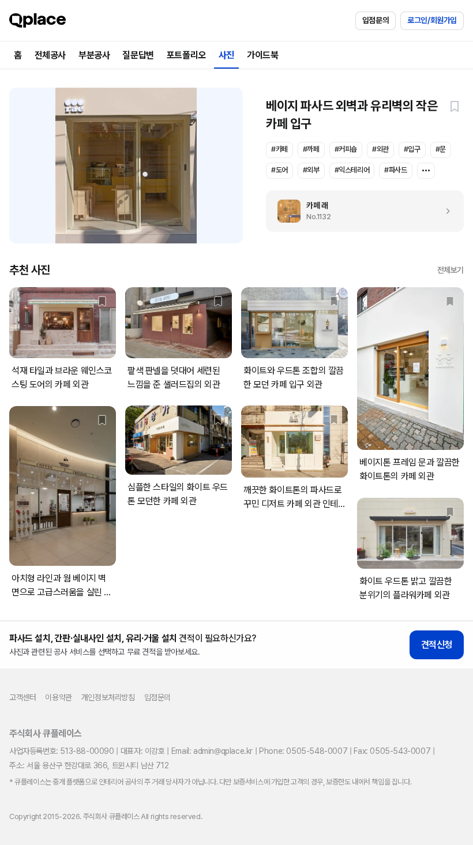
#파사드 (395, 170)
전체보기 (450, 270)
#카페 (279, 149)
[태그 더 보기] (426, 171)
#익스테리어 (352, 170)
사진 (226, 55)
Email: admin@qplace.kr (212, 751)
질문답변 (137, 55)
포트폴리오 (186, 55)
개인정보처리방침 (108, 697)
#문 (441, 149)
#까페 (311, 149)
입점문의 (375, 20)
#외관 (380, 149)
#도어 (279, 170)
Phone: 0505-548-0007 (303, 751)
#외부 (311, 170)
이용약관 (58, 697)
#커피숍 (346, 149)
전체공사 (50, 55)
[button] (454, 106)
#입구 (412, 149)
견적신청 (436, 644)
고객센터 (22, 697)
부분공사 (94, 55)
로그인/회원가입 (432, 20)
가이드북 (262, 55)
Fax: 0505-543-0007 (392, 751)
